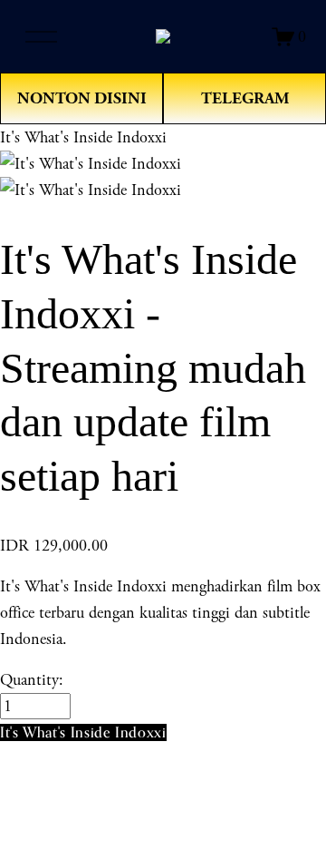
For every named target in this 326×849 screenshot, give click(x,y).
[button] (83, 732)
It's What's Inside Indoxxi (83, 137)
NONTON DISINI (82, 98)
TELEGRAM (245, 98)
